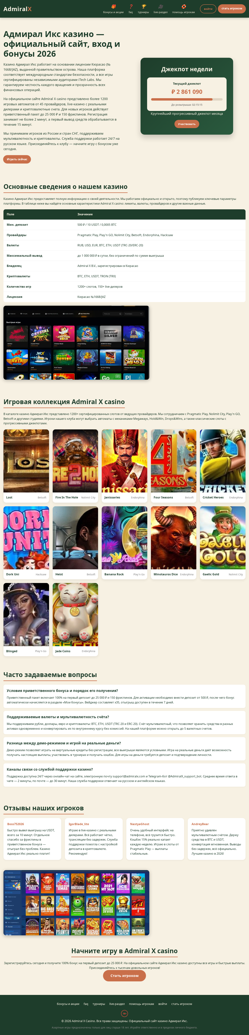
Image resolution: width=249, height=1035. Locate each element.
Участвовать (187, 124)
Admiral (17, 9)
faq (130, 9)
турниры (143, 9)
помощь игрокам (183, 9)
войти (208, 9)
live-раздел (161, 9)
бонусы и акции (113, 9)
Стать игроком (124, 975)
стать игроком (232, 8)
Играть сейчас (17, 159)
